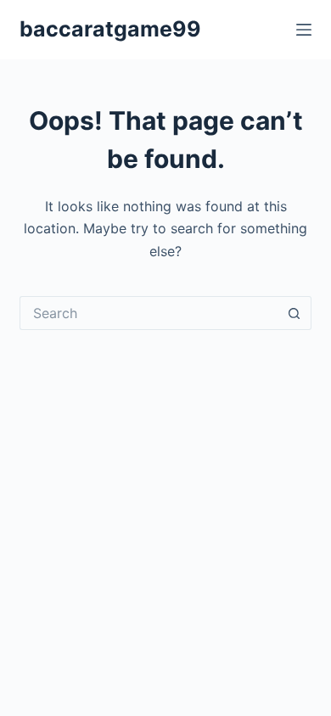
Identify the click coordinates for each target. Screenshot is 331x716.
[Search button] (294, 313)
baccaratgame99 (110, 29)
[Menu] (303, 29)
